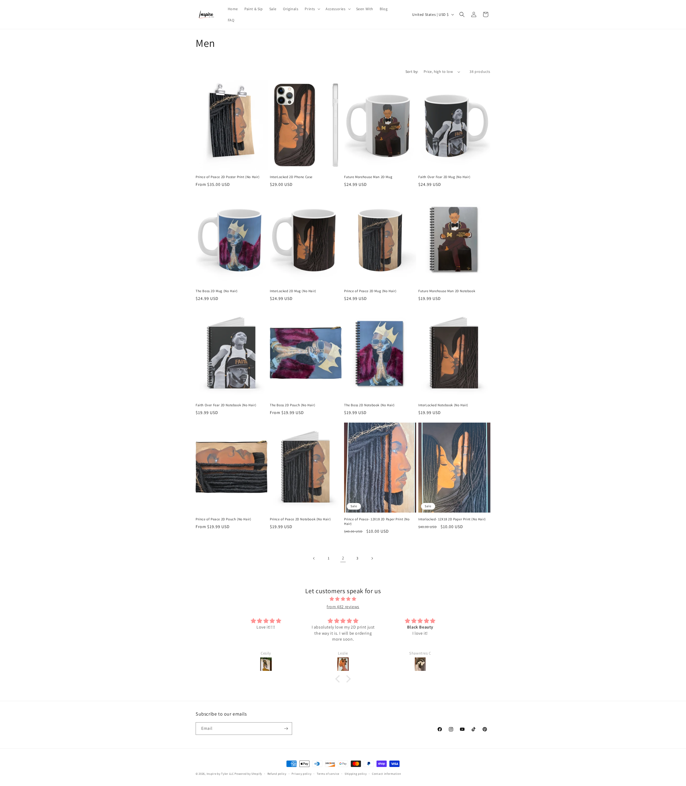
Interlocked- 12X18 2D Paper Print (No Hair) (452, 519)
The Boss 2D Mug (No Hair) (217, 291)
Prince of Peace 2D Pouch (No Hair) (223, 519)
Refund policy (276, 774)
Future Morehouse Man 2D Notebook (446, 291)
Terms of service (328, 774)
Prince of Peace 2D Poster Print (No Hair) (228, 177)
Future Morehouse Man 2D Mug (368, 177)
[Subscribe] (286, 728)
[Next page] (372, 558)
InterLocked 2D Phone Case (291, 177)
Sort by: (411, 71)
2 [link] (343, 558)
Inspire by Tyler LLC (220, 774)
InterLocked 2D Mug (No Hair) (293, 291)
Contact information (386, 774)
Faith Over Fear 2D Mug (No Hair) (444, 177)
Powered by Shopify (248, 774)
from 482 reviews (343, 607)
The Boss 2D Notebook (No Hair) (369, 405)
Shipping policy (356, 774)
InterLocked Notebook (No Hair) (443, 405)
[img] (343, 599)
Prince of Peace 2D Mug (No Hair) (370, 291)
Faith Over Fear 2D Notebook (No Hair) (226, 405)
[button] (311, 8)
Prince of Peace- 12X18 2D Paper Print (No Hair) (377, 521)
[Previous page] (314, 558)
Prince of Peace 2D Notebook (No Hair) (300, 519)
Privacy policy (301, 774)
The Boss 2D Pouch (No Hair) (292, 405)
